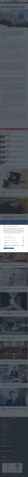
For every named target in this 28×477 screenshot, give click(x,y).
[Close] (26, 226)
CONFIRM (8, 248)
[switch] (23, 237)
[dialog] (14, 238)
